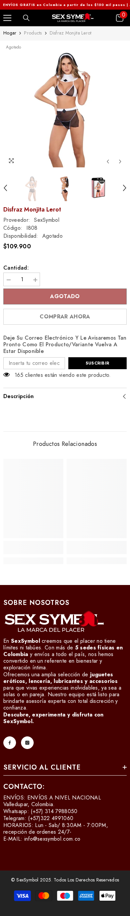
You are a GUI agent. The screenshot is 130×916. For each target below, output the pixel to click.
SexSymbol (46, 220)
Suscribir (97, 363)
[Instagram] (27, 742)
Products (33, 33)
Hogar (9, 33)
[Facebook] (9, 742)
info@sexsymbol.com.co (52, 839)
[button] (108, 161)
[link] (33, 547)
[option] (65, 106)
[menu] (7, 18)
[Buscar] (26, 18)
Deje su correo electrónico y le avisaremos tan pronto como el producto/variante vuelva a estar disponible (65, 345)
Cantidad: (16, 268)
